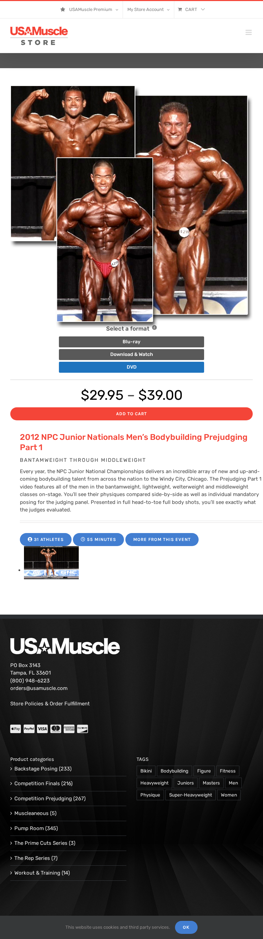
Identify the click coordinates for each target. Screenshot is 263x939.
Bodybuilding (174, 771)
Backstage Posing (36, 769)
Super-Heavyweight (190, 795)
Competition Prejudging (43, 798)
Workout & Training (37, 873)
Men (233, 783)
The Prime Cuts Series (40, 843)
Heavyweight (154, 783)
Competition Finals (37, 783)
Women (229, 795)
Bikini (146, 771)
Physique (150, 795)
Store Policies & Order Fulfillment (50, 704)
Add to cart (131, 413)
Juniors (185, 783)
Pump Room (29, 828)
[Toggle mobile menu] (249, 32)
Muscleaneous (31, 813)
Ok (186, 927)
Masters (211, 783)
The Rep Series (32, 858)
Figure (204, 771)
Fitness (228, 771)
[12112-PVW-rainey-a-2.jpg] (51, 570)
